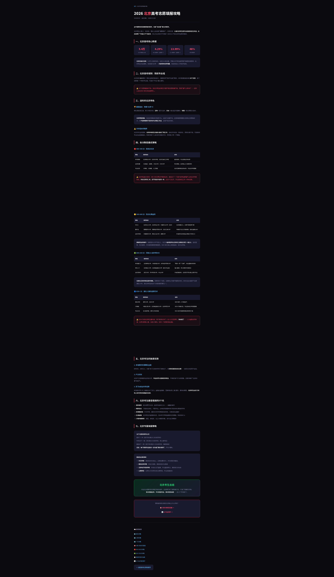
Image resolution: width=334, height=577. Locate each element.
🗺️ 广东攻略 (137, 542)
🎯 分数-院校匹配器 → (167, 508)
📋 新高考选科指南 (139, 557)
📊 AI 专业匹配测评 (139, 561)
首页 (135, 6)
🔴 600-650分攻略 (139, 549)
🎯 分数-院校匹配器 (140, 545)
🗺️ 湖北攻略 (137, 534)
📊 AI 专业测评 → (167, 512)
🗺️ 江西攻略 (137, 538)
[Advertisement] (167, 198)
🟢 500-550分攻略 (139, 553)
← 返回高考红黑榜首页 (143, 567)
